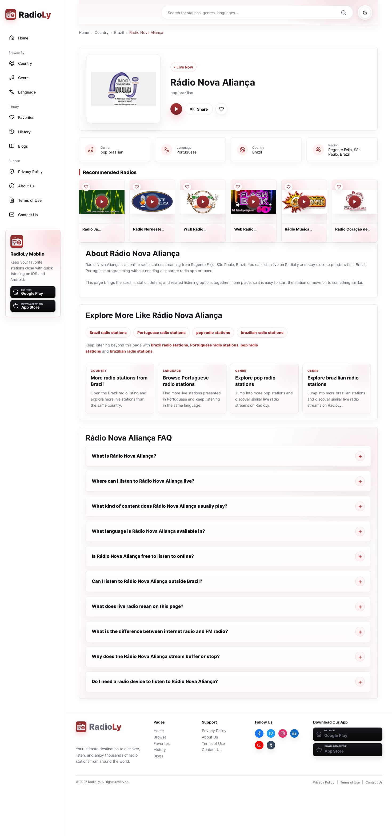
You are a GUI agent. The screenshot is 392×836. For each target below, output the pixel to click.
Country (102, 32)
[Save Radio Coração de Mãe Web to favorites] (339, 187)
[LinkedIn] (294, 733)
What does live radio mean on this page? (137, 606)
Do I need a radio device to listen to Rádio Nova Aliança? (155, 681)
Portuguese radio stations (161, 332)
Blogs (158, 756)
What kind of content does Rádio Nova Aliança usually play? (159, 506)
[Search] (343, 12)
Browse (160, 737)
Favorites (162, 743)
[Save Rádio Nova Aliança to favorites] (221, 109)
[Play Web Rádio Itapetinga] (253, 202)
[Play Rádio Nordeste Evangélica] (152, 202)
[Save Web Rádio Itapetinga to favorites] (238, 187)
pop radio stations (213, 332)
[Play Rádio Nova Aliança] (176, 109)
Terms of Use (213, 743)
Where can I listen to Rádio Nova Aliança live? (143, 481)
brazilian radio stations (262, 332)
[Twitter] (271, 733)
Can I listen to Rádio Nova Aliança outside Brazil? (147, 581)
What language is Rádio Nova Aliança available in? (148, 531)
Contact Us (211, 749)
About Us (210, 737)
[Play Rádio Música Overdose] (304, 202)
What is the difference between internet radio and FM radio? (160, 631)
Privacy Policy (214, 730)
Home (84, 32)
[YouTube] (259, 745)
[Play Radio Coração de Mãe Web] (355, 202)
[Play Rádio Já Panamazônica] (102, 202)
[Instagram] (282, 733)
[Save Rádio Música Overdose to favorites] (288, 187)
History (160, 749)
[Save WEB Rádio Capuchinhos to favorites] (187, 187)
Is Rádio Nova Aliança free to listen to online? (143, 556)
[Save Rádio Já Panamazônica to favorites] (86, 187)
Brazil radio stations (108, 332)
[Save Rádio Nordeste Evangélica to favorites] (137, 187)
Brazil (119, 32)
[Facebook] (259, 733)
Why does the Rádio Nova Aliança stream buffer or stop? (156, 656)
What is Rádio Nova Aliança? (124, 456)
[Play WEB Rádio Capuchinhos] (203, 202)
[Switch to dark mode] (365, 12)
